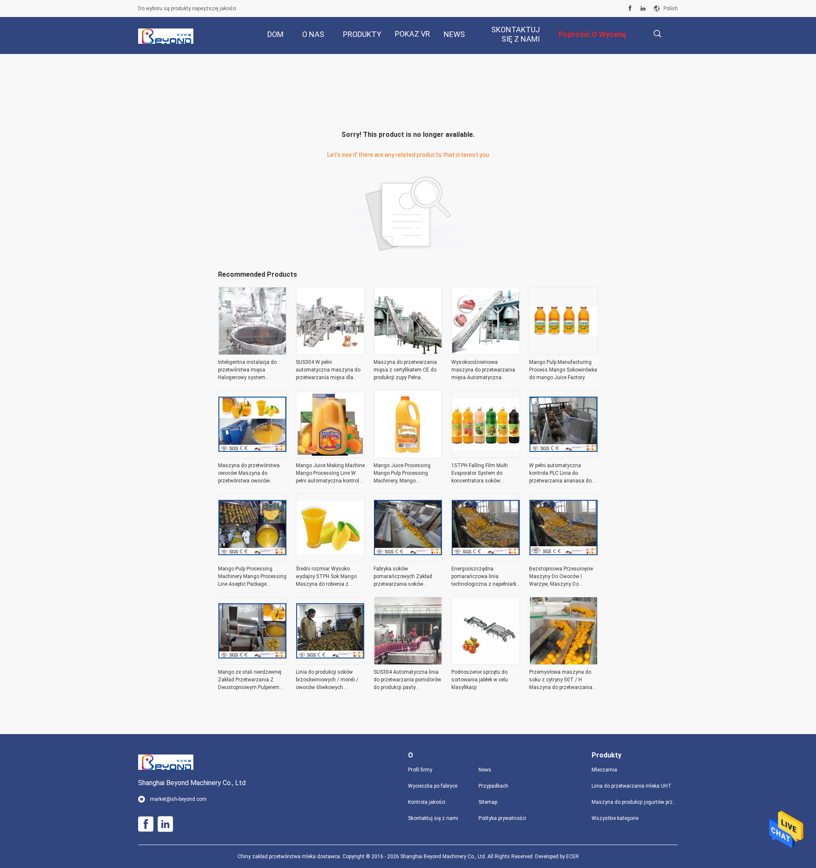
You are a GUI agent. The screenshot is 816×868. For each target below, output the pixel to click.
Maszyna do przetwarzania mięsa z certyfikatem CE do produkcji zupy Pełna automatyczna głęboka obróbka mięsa (405, 370)
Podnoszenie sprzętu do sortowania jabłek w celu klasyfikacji (479, 679)
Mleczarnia (604, 770)
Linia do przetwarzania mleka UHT (632, 786)
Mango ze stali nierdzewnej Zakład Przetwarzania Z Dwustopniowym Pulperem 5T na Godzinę (249, 680)
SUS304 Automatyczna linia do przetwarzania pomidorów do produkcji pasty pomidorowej (407, 680)
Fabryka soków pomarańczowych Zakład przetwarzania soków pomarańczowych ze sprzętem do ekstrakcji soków (408, 577)
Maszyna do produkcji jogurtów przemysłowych (635, 802)
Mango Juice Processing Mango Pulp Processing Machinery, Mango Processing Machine (402, 473)
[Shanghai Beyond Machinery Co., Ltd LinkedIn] (643, 8)
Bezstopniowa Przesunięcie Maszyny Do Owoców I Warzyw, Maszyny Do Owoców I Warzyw (561, 577)
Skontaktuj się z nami (433, 818)
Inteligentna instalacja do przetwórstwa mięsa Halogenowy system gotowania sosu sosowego (249, 370)
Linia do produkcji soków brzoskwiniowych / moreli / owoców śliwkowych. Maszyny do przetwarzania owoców (327, 680)
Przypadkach (493, 786)
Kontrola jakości (426, 802)
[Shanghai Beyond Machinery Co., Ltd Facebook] (630, 8)
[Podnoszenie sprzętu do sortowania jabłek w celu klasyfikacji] (486, 662)
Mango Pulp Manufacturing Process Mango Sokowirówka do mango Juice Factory (563, 369)
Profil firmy (420, 770)
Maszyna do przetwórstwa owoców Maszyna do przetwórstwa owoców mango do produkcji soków (249, 473)
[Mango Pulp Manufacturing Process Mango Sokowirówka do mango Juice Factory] (564, 352)
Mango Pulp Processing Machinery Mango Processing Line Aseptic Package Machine (252, 577)
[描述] (657, 33)
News (485, 770)
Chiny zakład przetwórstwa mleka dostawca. (290, 856)
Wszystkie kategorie (615, 818)
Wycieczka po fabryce (432, 786)
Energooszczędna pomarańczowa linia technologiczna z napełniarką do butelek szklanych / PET (485, 577)
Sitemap (488, 802)
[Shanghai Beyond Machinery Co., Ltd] (165, 35)
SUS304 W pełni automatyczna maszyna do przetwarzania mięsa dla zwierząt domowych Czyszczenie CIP (328, 370)
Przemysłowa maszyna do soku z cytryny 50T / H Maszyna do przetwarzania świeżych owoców (560, 680)
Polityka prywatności (502, 818)
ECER (572, 856)
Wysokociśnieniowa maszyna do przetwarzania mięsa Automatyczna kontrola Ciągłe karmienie (483, 370)
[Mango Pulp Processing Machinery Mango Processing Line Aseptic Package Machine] (252, 559)
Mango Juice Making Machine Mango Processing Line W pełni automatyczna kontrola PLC (330, 473)
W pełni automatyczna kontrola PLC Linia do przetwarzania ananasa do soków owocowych (560, 473)
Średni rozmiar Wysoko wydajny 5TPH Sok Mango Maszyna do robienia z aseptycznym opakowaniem (328, 577)
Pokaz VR (412, 33)
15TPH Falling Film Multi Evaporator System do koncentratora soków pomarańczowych (479, 473)
